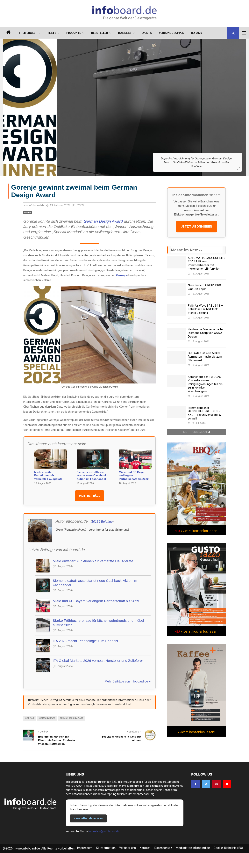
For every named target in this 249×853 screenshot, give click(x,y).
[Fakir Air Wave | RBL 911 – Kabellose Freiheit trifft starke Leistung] (176, 310)
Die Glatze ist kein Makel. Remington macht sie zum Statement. (205, 356)
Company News (47, 718)
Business (124, 32)
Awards (27, 212)
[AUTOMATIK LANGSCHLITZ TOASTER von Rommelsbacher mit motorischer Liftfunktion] (176, 262)
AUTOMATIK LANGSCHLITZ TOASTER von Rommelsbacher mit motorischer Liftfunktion (207, 263)
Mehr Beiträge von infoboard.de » (128, 681)
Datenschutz (163, 848)
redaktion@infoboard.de (104, 831)
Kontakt (145, 848)
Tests (51, 32)
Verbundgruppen (171, 32)
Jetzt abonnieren (196, 226)
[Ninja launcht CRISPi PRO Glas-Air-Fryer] (176, 289)
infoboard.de (36, 205)
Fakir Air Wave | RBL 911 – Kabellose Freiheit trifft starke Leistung (205, 309)
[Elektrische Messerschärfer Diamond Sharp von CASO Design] (176, 334)
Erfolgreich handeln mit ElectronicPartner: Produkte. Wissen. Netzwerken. (57, 740)
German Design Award (103, 221)
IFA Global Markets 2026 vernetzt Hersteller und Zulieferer (98, 661)
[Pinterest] (216, 784)
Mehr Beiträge (89, 495)
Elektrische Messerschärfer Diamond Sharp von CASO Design (206, 333)
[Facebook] (195, 784)
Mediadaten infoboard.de (193, 848)
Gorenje (121, 275)
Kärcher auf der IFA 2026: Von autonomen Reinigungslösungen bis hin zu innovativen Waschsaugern (205, 384)
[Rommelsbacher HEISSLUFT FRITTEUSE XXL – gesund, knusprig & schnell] (176, 412)
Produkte (73, 32)
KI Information (106, 848)
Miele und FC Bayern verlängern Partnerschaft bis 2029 (134, 475)
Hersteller (99, 32)
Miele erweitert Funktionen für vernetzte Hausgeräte (48, 475)
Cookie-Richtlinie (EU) (228, 848)
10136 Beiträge (102, 521)
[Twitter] (206, 784)
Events (146, 32)
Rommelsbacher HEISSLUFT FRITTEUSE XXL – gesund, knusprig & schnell (204, 413)
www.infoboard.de (27, 848)
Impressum (84, 848)
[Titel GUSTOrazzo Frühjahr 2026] (196, 624)
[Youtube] (227, 784)
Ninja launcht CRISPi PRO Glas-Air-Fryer (204, 286)
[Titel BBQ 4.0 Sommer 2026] (196, 524)
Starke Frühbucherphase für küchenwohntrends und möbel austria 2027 (98, 623)
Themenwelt (28, 32)
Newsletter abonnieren (88, 818)
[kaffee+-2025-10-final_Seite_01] (196, 725)
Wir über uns (127, 848)
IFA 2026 (196, 32)
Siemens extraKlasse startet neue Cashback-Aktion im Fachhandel (92, 475)
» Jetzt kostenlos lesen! (199, 531)
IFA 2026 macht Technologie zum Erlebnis (85, 641)
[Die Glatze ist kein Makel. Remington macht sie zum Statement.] (176, 357)
